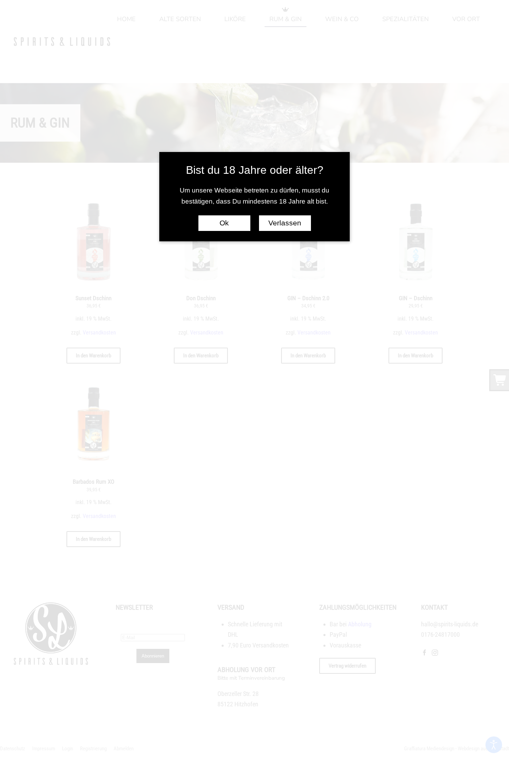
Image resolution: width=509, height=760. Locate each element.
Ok (224, 223)
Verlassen (284, 223)
